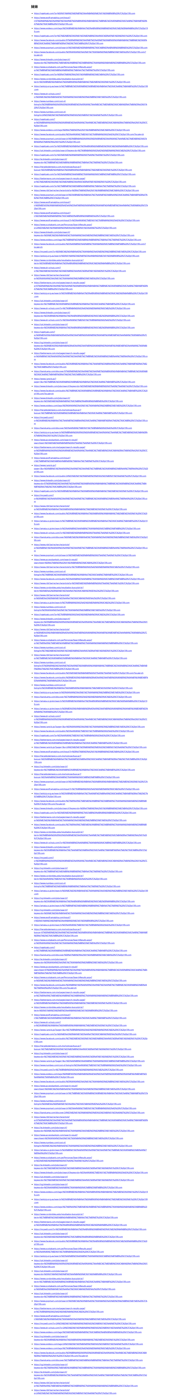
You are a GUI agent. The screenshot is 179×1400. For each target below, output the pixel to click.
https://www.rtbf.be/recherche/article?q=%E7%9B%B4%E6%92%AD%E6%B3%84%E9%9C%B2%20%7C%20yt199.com (86, 567)
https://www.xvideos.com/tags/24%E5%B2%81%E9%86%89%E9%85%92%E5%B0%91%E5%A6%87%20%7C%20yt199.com (88, 1344)
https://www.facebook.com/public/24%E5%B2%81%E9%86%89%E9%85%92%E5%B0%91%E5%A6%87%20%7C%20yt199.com (90, 476)
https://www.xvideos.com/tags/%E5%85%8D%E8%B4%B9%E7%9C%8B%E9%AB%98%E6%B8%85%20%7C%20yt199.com (88, 1332)
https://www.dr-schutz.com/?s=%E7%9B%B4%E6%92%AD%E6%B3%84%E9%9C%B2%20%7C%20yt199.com (82, 308)
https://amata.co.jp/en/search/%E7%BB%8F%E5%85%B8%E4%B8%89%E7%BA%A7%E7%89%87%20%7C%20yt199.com (87, 905)
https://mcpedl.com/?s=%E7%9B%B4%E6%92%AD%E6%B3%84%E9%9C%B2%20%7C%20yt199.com (78, 1069)
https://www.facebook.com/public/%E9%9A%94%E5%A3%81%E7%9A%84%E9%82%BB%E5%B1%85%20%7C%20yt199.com (89, 1081)
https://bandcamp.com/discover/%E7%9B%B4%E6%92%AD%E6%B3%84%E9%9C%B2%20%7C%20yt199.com (83, 696)
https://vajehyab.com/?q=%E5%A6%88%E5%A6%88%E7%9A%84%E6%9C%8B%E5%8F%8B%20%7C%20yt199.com (85, 174)
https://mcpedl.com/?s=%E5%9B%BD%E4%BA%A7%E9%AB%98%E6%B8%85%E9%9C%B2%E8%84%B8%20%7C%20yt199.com (90, 1229)
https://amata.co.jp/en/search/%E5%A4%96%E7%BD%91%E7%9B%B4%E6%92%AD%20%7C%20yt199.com (82, 925)
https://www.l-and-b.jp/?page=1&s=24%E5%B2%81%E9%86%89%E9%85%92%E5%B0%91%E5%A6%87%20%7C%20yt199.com (90, 747)
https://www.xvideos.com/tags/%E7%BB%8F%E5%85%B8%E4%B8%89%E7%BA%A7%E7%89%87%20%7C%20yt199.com (87, 239)
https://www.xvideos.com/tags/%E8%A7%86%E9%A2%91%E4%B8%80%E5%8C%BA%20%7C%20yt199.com (82, 130)
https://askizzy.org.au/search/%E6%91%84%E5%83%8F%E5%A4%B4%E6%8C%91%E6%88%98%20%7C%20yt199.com (86, 255)
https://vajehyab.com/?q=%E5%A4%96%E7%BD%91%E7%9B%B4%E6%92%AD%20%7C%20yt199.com (79, 735)
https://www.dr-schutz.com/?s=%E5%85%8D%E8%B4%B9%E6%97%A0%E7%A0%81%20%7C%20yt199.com (82, 532)
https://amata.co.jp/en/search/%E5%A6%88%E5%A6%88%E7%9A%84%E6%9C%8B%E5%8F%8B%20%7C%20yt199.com (87, 528)
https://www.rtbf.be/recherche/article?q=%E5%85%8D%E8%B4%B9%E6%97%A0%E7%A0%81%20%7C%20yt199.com (86, 583)
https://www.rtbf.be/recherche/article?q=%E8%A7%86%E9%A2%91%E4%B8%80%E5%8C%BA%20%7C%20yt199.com (86, 190)
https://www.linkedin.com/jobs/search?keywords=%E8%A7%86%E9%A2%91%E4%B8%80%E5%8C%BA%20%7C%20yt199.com (90, 808)
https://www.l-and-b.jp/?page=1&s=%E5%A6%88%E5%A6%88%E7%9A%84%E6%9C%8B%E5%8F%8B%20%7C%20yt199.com (89, 1061)
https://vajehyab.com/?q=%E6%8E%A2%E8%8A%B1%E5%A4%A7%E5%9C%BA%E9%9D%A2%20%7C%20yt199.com (85, 1034)
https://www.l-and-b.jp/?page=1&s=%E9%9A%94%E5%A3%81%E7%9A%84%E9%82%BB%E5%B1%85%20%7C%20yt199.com (89, 726)
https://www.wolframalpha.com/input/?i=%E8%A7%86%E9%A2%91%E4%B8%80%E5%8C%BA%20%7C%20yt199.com (86, 751)
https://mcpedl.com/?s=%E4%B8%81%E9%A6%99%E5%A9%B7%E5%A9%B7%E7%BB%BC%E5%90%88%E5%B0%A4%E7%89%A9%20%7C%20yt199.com (90, 498)
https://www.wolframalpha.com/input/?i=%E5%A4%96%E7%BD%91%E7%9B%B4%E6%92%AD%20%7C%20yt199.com (87, 220)
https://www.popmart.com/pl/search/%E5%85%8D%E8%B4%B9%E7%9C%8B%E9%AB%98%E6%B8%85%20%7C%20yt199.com (90, 47)
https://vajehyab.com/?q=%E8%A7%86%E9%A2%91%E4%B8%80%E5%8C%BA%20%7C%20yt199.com (79, 74)
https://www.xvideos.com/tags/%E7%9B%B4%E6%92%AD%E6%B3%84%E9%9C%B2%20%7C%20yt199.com (82, 1348)
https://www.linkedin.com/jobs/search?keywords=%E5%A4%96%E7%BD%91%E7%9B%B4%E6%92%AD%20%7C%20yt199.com (91, 1172)
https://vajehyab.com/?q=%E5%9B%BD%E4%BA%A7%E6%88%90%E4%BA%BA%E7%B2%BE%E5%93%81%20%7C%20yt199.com (91, 491)
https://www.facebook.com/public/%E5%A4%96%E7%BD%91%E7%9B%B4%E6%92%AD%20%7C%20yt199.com (84, 731)
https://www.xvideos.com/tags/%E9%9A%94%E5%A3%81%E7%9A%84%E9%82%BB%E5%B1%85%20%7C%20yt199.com (87, 405)
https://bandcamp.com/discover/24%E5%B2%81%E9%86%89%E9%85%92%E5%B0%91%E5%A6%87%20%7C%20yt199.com (89, 1112)
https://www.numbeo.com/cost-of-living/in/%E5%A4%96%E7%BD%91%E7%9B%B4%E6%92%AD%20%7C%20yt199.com (88, 1065)
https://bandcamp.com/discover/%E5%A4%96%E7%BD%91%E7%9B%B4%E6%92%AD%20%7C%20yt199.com (83, 428)
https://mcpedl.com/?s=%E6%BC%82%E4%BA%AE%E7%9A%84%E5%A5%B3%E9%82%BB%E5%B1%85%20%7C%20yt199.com (90, 251)
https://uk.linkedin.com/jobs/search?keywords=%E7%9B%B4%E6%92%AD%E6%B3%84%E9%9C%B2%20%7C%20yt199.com (89, 150)
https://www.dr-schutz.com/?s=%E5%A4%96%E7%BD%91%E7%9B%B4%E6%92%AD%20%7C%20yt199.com (82, 320)
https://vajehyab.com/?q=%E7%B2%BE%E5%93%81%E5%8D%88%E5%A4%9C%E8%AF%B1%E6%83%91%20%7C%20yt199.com (90, 35)
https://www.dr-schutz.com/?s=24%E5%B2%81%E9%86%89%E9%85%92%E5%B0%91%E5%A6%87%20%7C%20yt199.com (88, 1327)
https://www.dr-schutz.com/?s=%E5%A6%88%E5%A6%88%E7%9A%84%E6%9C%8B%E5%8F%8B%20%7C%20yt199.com (87, 842)
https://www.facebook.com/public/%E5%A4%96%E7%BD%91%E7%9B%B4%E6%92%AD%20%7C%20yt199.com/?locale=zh (89, 134)
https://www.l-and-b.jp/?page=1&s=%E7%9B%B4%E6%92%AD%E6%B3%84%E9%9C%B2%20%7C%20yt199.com (84, 1029)
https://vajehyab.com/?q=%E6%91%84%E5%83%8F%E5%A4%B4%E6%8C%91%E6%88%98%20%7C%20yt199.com (84, 13)
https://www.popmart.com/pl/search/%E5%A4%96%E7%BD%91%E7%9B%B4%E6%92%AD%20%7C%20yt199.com (85, 1108)
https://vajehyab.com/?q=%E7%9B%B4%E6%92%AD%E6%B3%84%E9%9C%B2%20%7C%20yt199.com (79, 614)
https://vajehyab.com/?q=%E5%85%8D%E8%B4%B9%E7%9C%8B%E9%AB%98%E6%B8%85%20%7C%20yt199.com (85, 812)
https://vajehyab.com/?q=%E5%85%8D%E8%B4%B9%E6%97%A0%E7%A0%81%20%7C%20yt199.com (79, 155)
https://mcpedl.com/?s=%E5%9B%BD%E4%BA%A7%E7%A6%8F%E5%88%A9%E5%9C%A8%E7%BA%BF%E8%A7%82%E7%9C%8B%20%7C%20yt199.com (91, 420)
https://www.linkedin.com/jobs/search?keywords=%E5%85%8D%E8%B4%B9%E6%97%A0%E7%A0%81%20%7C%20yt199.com (90, 386)
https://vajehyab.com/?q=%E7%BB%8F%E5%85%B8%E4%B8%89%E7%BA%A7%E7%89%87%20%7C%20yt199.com (85, 186)
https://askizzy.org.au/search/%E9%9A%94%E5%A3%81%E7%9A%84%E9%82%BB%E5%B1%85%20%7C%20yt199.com (87, 692)
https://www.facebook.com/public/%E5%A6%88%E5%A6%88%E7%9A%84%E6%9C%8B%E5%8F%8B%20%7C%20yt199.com (89, 578)
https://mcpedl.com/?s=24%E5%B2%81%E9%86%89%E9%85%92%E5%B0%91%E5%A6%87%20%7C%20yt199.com (85, 1323)
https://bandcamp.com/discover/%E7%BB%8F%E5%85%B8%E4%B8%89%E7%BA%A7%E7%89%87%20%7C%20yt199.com (88, 1360)
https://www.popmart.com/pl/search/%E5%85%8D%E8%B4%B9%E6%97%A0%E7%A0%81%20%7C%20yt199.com (85, 555)
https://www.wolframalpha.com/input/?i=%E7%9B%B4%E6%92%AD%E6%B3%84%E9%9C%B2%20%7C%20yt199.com (86, 789)
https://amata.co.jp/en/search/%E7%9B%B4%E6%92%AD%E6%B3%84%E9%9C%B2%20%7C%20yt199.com (82, 602)
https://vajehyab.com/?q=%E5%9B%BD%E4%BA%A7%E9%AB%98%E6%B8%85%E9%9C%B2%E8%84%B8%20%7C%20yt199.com (91, 146)
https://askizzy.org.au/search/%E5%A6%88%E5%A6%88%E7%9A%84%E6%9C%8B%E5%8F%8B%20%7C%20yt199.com (87, 1256)
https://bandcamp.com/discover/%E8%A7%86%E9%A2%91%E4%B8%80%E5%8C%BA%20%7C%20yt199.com (82, 955)
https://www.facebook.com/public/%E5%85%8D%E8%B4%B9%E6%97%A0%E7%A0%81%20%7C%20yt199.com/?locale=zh (88, 673)
